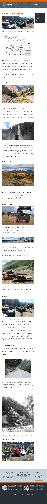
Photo (4, 105)
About (20, 1)
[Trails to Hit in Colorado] (18, 22)
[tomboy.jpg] (18, 272)
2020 (38, 18)
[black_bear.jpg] (18, 94)
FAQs (24, 1)
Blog (43, 5)
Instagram (11, 437)
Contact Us (29, 1)
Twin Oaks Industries (23, 494)
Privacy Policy (30, 494)
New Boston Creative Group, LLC (28, 498)
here (9, 75)
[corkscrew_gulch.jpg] (18, 175)
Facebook (31, 435)
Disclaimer (36, 494)
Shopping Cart (42, 1)
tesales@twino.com (39, 480)
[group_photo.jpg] (18, 308)
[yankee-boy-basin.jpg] (18, 368)
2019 (38, 20)
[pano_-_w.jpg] (18, 240)
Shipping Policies (15, 494)
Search (34, 1)
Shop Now (36, 5)
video (31, 154)
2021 (38, 17)
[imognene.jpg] (18, 215)
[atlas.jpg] (18, 412)
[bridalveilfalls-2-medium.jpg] (18, 131)
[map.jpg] (18, 45)
